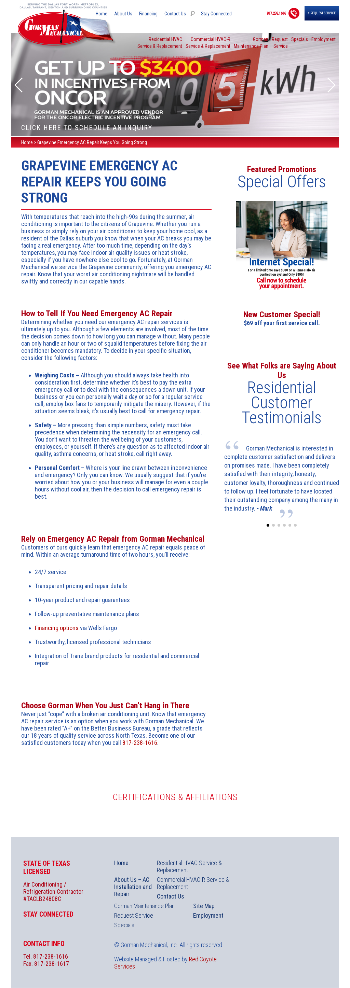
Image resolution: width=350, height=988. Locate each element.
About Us (123, 13)
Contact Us (175, 13)
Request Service (133, 915)
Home (101, 13)
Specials (299, 39)
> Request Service (322, 13)
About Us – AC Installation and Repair (133, 886)
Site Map (204, 905)
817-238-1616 (139, 742)
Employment (323, 39)
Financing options (57, 627)
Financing (148, 13)
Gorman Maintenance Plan (144, 905)
